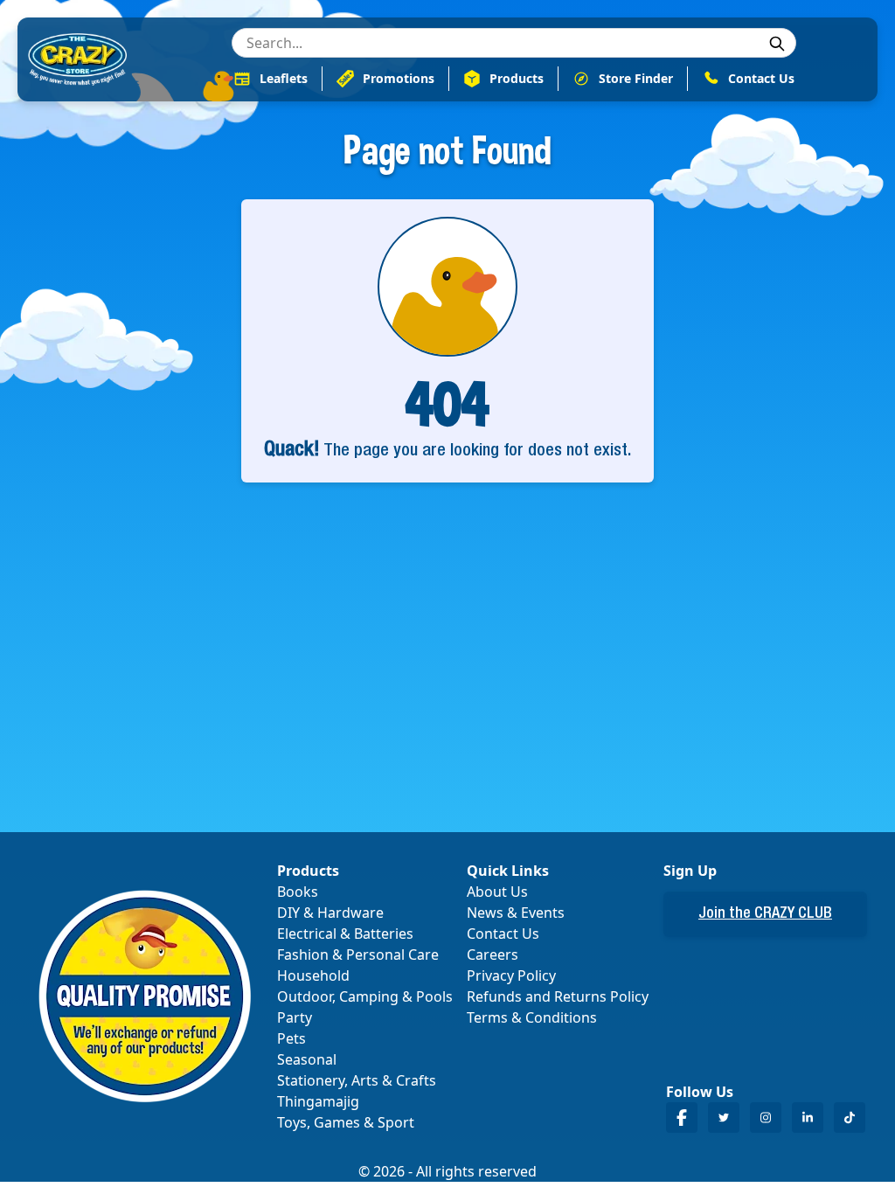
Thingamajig (318, 1101)
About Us (497, 891)
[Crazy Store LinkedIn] (807, 1117)
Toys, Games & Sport (345, 1122)
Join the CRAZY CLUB (765, 914)
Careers (492, 954)
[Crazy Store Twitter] (723, 1117)
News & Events (516, 912)
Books (297, 891)
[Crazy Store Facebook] (681, 1117)
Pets (291, 1038)
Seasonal (306, 1059)
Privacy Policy (511, 975)
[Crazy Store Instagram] (765, 1117)
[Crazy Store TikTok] (849, 1117)
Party (294, 1017)
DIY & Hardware (330, 912)
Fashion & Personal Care (358, 954)
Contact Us (503, 933)
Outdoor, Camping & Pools (365, 996)
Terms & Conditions (532, 1017)
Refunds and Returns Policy (558, 996)
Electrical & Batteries (345, 933)
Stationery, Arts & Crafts (356, 1080)
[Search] (777, 43)
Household (313, 975)
